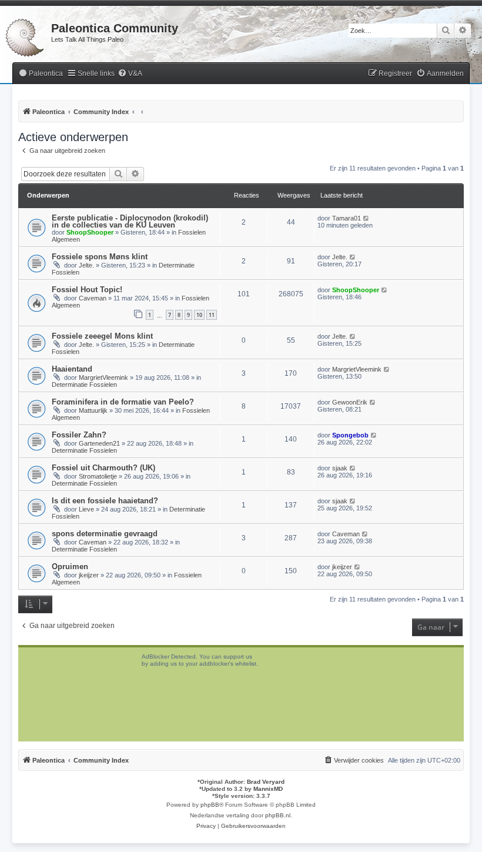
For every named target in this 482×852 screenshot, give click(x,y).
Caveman (92, 298)
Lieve (86, 509)
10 (199, 315)
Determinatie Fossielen (84, 384)
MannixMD (268, 789)
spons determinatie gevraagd (105, 533)
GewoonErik (349, 402)
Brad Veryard (265, 782)
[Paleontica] (25, 35)
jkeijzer (89, 575)
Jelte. (86, 265)
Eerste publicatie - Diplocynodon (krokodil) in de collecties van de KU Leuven (130, 221)
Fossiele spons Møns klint (100, 256)
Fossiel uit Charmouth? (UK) (103, 467)
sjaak (339, 468)
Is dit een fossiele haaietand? (105, 500)
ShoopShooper (89, 232)
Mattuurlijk (93, 410)
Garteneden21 (99, 443)
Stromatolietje (98, 476)
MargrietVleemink (103, 377)
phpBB (209, 804)
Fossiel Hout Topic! (87, 289)
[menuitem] (40, 74)
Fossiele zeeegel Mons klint (102, 336)
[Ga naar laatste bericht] (366, 218)
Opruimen (70, 566)
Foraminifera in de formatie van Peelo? (123, 401)
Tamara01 (346, 218)
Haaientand (72, 369)
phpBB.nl (277, 815)
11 (212, 315)
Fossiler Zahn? (79, 434)
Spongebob (350, 435)
